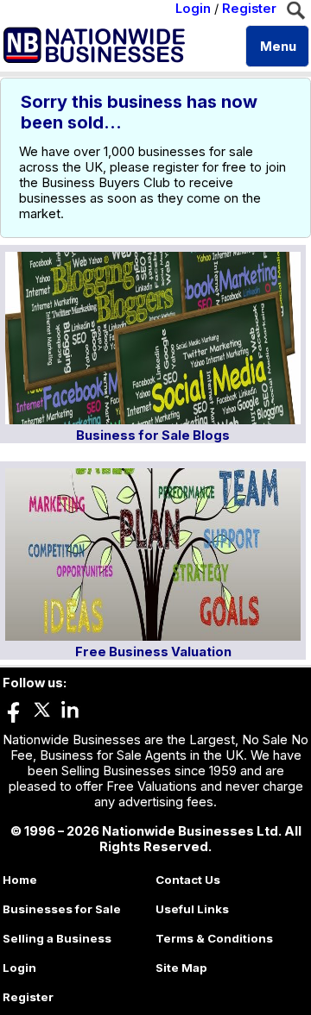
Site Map (181, 967)
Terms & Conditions (214, 938)
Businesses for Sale (62, 909)
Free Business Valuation (153, 652)
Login (193, 8)
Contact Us (188, 880)
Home (20, 880)
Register (249, 8)
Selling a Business (57, 938)
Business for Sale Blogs (153, 435)
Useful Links (192, 909)
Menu (278, 46)
